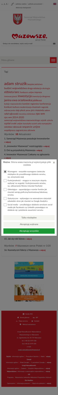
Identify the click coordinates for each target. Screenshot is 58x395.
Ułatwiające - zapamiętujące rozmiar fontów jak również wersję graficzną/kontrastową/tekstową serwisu (27, 192)
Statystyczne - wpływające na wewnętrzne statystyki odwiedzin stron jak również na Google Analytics (29, 200)
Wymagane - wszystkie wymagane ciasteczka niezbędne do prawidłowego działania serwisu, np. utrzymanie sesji (27, 174)
